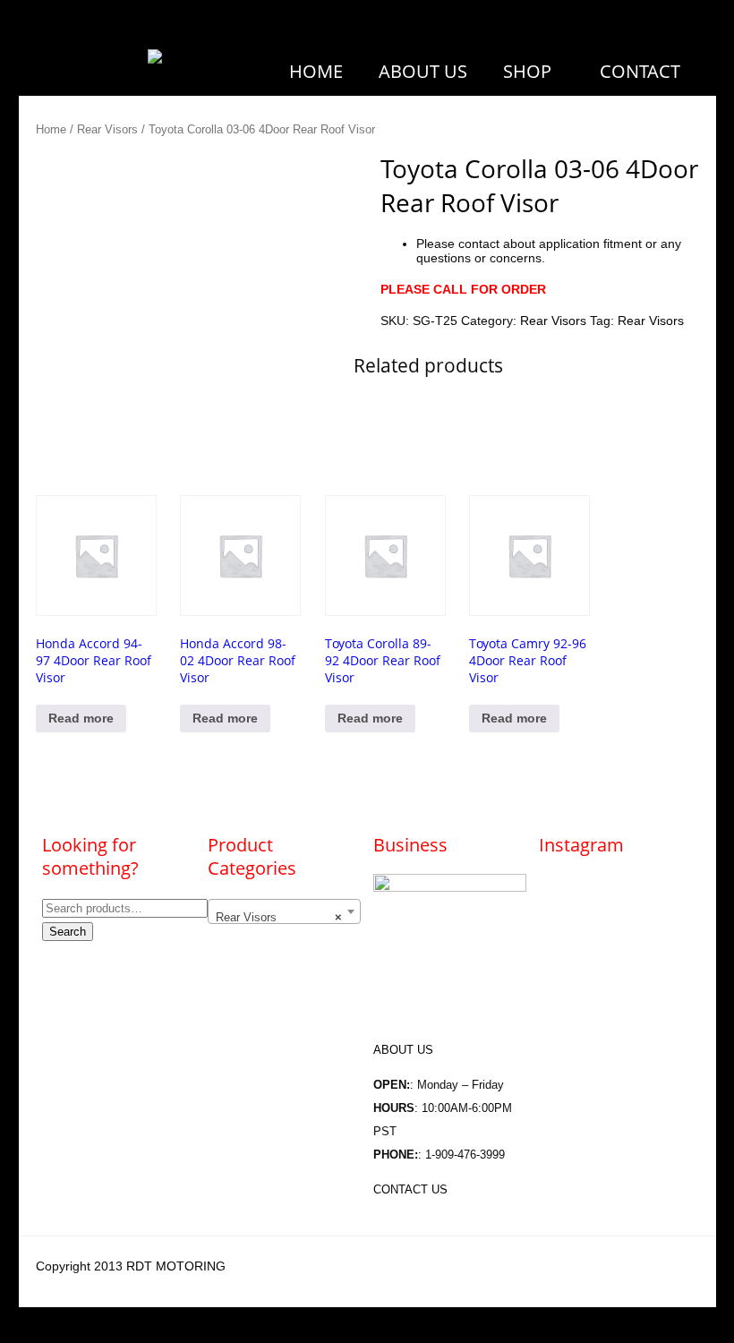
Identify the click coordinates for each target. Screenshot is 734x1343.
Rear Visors (107, 129)
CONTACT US (410, 1189)
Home (51, 129)
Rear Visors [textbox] (278, 917)
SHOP (527, 71)
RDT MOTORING (176, 1266)
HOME (316, 71)
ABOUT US (423, 71)
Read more (81, 718)
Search (67, 931)
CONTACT (640, 71)
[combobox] (284, 911)
